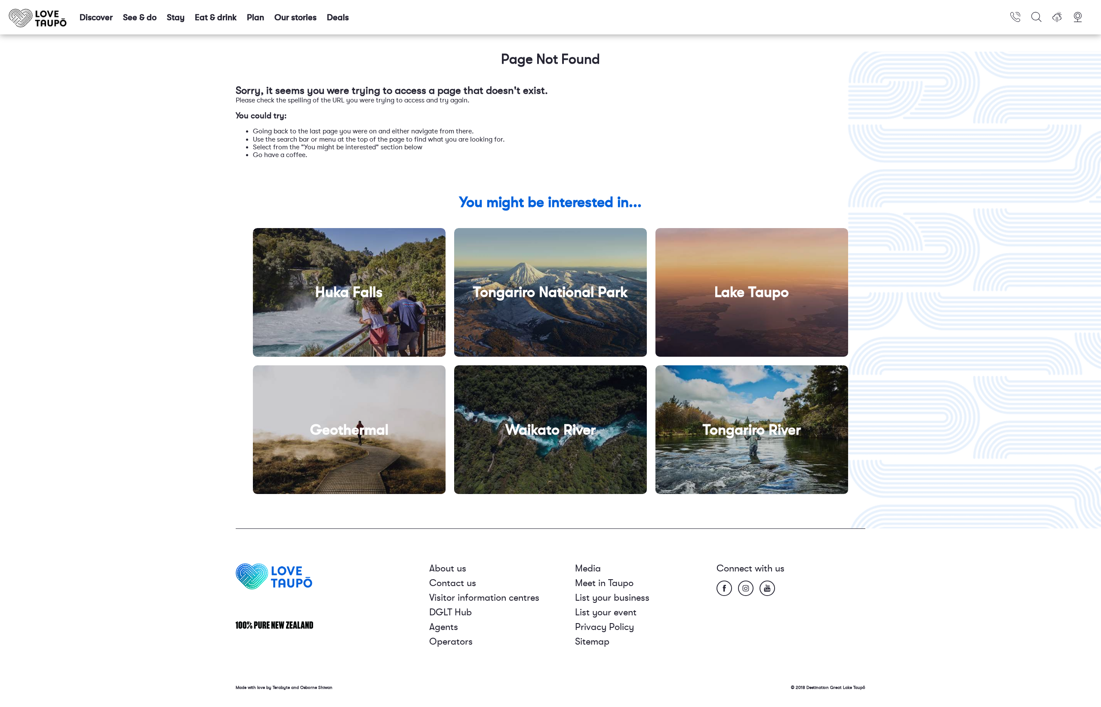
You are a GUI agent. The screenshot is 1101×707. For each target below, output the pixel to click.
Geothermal (349, 429)
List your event (606, 612)
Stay (176, 17)
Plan (255, 17)
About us (447, 568)
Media (588, 568)
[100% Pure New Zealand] (274, 624)
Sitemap (592, 641)
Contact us (452, 582)
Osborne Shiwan (316, 687)
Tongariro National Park (550, 292)
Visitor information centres (484, 597)
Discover (96, 17)
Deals (338, 17)
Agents (443, 626)
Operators (451, 641)
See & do (140, 17)
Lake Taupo (751, 292)
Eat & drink (216, 17)
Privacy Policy (604, 626)
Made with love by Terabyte (263, 687)
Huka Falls (349, 292)
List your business (612, 597)
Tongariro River (752, 429)
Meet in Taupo (604, 582)
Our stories (295, 17)
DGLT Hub (450, 612)
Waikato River (550, 429)
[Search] (1036, 17)
